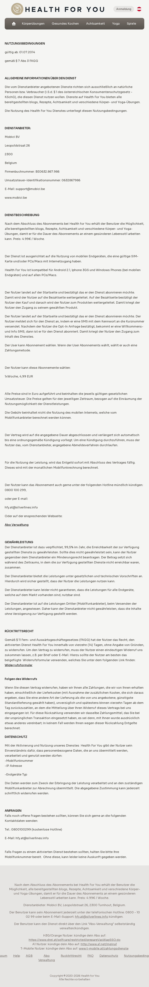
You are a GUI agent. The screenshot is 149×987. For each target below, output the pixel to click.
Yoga (116, 24)
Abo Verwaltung (17, 525)
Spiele (131, 24)
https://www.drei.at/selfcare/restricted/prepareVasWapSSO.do (74, 940)
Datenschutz (108, 956)
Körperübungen (33, 24)
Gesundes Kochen (65, 24)
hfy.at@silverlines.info (91, 917)
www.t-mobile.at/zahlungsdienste (103, 948)
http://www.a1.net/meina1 (99, 944)
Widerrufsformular (19, 665)
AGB (29, 956)
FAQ (90, 956)
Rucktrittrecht (71, 956)
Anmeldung (123, 9)
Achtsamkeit (95, 24)
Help (16, 956)
